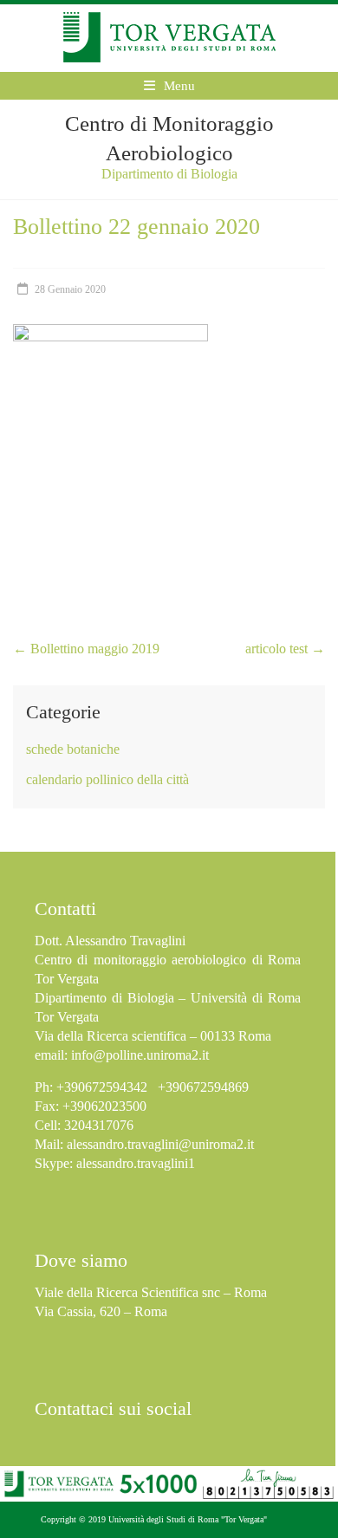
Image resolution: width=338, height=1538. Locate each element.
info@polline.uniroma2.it (140, 1055)
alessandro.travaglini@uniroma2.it (160, 1144)
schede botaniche (73, 749)
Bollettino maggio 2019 (86, 648)
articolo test (285, 648)
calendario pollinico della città (107, 779)
